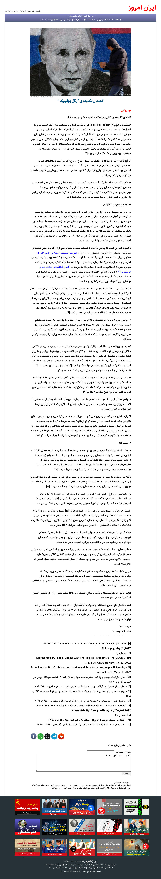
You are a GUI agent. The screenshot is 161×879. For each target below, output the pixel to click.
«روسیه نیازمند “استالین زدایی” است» (57, 253)
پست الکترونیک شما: (123, 752)
